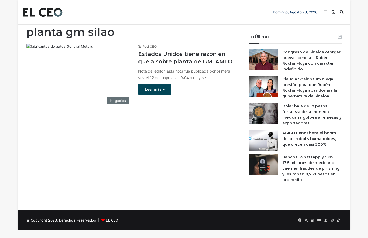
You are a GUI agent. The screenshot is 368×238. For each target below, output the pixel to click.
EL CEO (112, 220)
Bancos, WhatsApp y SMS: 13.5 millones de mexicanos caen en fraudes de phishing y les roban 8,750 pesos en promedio (311, 168)
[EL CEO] (42, 12)
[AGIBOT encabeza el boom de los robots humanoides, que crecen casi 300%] (263, 140)
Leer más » (155, 89)
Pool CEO (149, 47)
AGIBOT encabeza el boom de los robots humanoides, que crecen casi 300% (309, 139)
